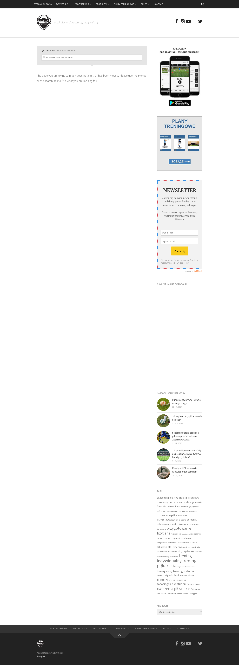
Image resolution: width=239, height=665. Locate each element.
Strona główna (43, 4)
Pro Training (81, 4)
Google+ (41, 656)
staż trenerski (183, 542)
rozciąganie (186, 534)
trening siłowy (165, 571)
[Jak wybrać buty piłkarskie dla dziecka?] (163, 420)
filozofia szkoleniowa (168, 506)
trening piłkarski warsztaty (184, 567)
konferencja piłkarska (190, 506)
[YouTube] (188, 21)
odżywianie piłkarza (169, 515)
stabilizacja (173, 542)
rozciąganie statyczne (180, 538)
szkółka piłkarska (163, 551)
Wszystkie (62, 4)
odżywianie (193, 511)
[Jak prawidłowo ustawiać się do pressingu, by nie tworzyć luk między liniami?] (163, 454)
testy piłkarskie (171, 556)
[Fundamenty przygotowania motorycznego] (163, 404)
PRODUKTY (101, 4)
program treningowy (176, 524)
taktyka (174, 551)
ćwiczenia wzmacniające (186, 593)
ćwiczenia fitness (193, 584)
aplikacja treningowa (189, 497)
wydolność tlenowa (177, 580)
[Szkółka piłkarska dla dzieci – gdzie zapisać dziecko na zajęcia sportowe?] (163, 437)
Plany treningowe (124, 4)
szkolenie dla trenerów (169, 546)
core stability (162, 502)
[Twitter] (200, 21)
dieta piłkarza (177, 502)
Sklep (144, 4)
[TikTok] (194, 21)
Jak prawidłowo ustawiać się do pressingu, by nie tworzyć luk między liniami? (186, 454)
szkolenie (193, 543)
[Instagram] (182, 21)
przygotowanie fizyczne (174, 531)
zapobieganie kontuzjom (171, 584)
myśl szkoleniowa (163, 511)
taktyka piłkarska (186, 551)
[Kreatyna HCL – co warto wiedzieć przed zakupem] (163, 472)
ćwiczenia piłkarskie (173, 588)
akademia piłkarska (167, 497)
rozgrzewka (162, 542)
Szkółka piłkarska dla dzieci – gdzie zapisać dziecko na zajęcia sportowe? (186, 436)
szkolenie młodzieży (191, 547)
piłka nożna (181, 520)
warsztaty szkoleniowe (170, 575)
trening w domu (183, 571)
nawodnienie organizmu (179, 511)
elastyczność (194, 502)
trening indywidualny (174, 558)
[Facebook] (176, 21)
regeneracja (176, 534)
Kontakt (159, 4)
